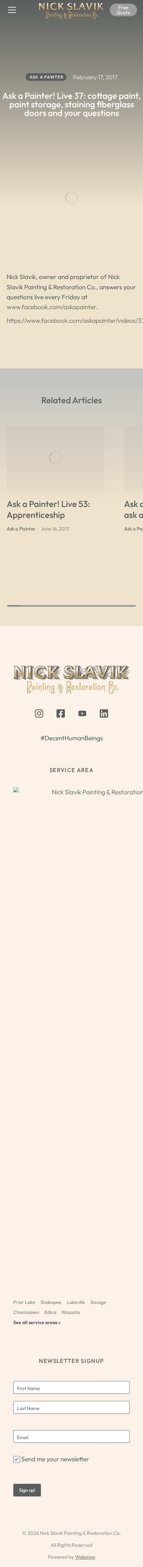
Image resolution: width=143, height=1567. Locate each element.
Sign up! (27, 1490)
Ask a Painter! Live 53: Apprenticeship (48, 509)
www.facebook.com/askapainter (51, 307)
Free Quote (123, 10)
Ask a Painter (21, 529)
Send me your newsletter (55, 1459)
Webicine (85, 1557)
